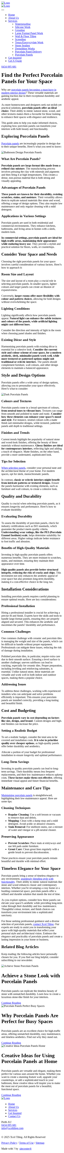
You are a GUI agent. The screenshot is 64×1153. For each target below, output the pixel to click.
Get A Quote (15, 60)
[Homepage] (5, 2)
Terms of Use (26, 1142)
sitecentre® (25, 1148)
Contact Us (14, 1116)
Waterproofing (23, 24)
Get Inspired (15, 57)
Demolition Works (25, 48)
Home (11, 14)
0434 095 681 (8, 66)
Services (12, 20)
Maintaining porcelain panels (16, 795)
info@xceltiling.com (12, 1128)
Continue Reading (11, 1002)
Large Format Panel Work (29, 33)
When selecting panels (13, 467)
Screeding (20, 39)
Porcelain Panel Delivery (28, 51)
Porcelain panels (10, 143)
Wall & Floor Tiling (25, 36)
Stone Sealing (22, 45)
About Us (13, 17)
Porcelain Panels (24, 54)
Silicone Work (22, 27)
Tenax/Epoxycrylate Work (29, 42)
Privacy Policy (9, 1142)
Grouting (20, 30)
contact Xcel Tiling (43, 924)
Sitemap (40, 1142)
